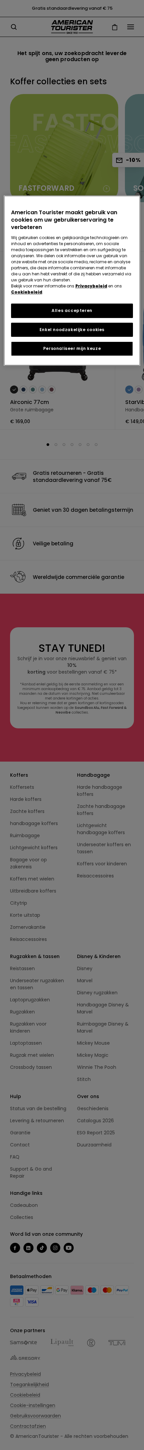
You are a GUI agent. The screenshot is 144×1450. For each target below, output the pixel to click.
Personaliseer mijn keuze (72, 348)
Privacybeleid (91, 286)
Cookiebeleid (26, 292)
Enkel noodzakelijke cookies (72, 329)
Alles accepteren (72, 310)
